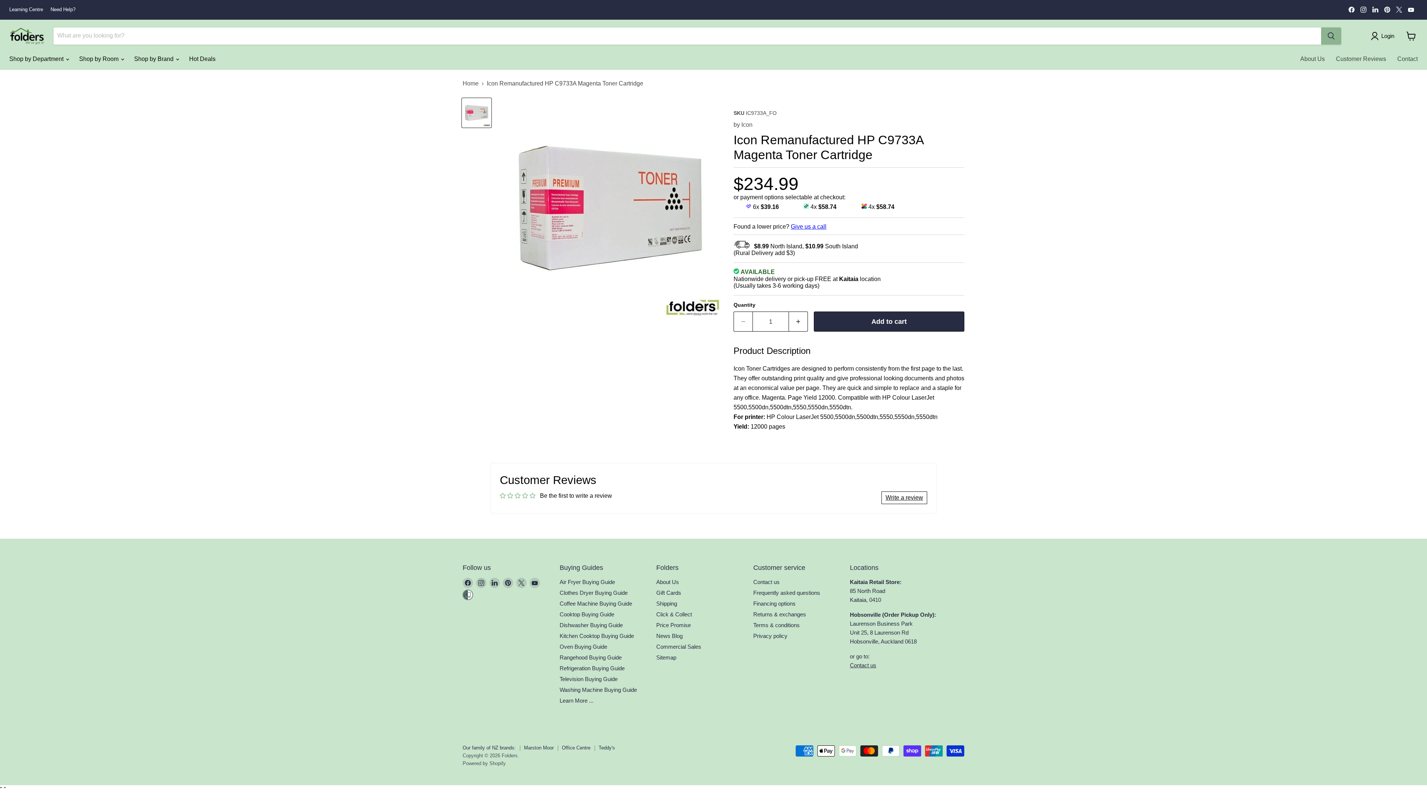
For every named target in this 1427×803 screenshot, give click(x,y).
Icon (747, 125)
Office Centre (576, 748)
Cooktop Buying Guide (587, 614)
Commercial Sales (678, 647)
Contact (1407, 59)
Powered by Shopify (484, 763)
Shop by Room (99, 59)
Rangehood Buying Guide (591, 657)
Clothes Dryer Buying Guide (594, 593)
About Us (1312, 59)
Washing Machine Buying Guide (598, 690)
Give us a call (808, 226)
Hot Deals (202, 59)
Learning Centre (26, 9)
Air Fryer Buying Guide (587, 582)
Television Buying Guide (589, 679)
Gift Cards (668, 593)
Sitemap (666, 657)
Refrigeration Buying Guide (592, 668)
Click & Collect (674, 614)
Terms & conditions (776, 625)
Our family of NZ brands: (489, 748)
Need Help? (63, 9)
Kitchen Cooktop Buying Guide (597, 636)
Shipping (666, 603)
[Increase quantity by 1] (798, 322)
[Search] (1331, 36)
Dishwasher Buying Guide (591, 625)
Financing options (774, 603)
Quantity (744, 305)
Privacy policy (770, 636)
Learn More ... (576, 700)
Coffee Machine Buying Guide (596, 603)
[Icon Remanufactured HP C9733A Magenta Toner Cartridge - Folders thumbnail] (476, 113)
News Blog (669, 636)
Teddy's (607, 748)
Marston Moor (539, 748)
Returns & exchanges (779, 614)
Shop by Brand (154, 59)
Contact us (766, 582)
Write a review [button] (904, 497)
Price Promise (673, 625)
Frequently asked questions (786, 593)
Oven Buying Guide (583, 647)
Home (471, 83)
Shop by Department (37, 59)
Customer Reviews (1361, 59)
